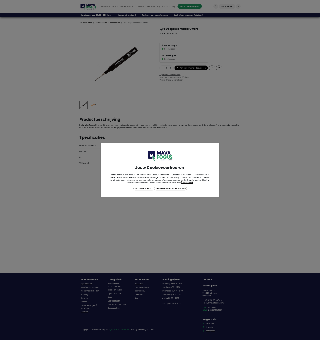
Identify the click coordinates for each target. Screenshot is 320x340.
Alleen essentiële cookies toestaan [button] (170, 188)
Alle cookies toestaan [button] (143, 188)
